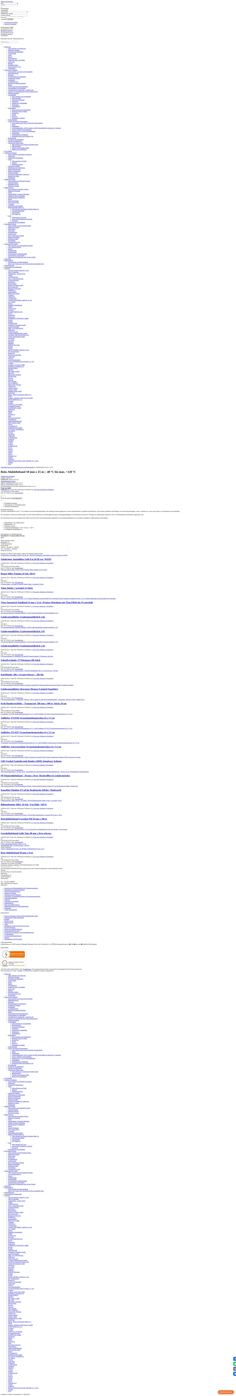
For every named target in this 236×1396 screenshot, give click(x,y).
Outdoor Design (13, 388)
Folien (13, 124)
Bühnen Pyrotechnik (14, 191)
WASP (10, 452)
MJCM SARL (12, 376)
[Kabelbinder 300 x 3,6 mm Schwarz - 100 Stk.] (29, 670)
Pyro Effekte (8, 151)
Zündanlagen (12, 108)
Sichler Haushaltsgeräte (15, 421)
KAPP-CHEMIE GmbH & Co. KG (18, 350)
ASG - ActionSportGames (15, 279)
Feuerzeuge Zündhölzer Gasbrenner (18, 174)
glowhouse (11, 338)
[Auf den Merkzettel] (1, 500)
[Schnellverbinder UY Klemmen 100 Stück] (27, 656)
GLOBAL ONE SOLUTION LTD (18, 335)
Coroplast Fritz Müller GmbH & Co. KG (20, 300)
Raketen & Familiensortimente (17, 83)
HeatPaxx (11, 343)
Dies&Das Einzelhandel (15, 305)
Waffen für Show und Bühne (16, 60)
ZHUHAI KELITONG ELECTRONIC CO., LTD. (23, 461)
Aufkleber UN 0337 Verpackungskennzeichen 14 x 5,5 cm (28, 732)
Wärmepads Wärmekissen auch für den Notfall (21, 257)
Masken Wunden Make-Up (16, 207)
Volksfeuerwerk (12, 446)
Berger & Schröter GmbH (15, 285)
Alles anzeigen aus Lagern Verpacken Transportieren (27, 123)
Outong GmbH (12, 389)
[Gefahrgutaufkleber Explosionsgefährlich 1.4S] (29, 627)
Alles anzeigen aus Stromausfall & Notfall (20, 245)
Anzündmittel (12, 95)
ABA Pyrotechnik (13, 272)
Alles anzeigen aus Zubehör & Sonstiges (20, 154)
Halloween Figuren (13, 227)
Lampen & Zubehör (14, 166)
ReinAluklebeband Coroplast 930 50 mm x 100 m (24, 819)
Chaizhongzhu (12, 298)
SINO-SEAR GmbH (14, 423)
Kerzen (10, 249)
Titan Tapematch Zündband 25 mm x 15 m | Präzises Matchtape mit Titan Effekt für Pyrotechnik (47, 602)
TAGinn (10, 433)
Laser (9, 216)
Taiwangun (11, 434)
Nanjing (10, 378)
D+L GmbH (11, 302)
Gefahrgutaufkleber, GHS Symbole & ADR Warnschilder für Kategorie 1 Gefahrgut (36, 128)
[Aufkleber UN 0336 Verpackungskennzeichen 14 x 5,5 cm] (36, 714)
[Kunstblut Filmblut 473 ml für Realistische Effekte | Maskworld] (39, 786)
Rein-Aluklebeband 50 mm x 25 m (17, 853)
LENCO (10, 358)
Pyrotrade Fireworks (14, 406)
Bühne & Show (9, 187)
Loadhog (10, 363)
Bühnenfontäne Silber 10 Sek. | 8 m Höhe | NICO (24, 804)
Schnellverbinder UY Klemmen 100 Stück (20, 660)
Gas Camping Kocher (14, 247)
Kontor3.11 (11, 353)
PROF (10, 396)
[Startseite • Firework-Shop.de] (7, 1)
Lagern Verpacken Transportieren (18, 121)
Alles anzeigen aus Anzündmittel (21, 96)
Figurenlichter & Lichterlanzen (17, 76)
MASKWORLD (13, 368)
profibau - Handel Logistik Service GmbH (20, 398)
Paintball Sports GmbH (15, 391)
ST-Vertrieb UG (12, 426)
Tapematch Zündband (18, 100)
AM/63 (10, 275)
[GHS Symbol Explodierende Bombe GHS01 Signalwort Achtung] (40, 757)
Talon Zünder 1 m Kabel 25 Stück (17, 588)
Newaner (10, 380)
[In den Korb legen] (1, 44)
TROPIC (10, 441)
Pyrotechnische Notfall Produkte (17, 254)
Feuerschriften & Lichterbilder (17, 88)
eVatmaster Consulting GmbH (17, 325)
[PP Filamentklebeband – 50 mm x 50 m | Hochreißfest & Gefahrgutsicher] (45, 771)
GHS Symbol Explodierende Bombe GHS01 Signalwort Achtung (31, 761)
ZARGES (11, 459)
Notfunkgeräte (12, 252)
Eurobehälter (15, 133)
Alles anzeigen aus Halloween (17, 48)
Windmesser (11, 177)
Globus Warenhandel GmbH (16, 336)
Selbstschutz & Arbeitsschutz (16, 168)
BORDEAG (11, 290)
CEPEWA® (11, 297)
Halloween (7, 47)
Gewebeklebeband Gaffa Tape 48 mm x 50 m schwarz (26, 833)
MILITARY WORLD (14, 375)
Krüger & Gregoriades (14, 355)
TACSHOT (11, 431)
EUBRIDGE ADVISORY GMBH (18, 318)
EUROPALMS (12, 323)
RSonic (10, 411)
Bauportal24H (12, 283)
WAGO (10, 449)
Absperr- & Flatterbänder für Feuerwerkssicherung (23, 91)
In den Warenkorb (16, 498)
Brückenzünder (16, 98)
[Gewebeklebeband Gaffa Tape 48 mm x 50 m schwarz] (34, 829)
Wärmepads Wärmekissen (15, 158)
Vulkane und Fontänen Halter (20, 148)
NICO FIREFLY (13, 383)
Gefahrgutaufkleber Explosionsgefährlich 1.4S (23, 631)
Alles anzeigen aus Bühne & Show (18, 189)
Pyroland (10, 401)
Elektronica (11, 315)
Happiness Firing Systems (19, 111)
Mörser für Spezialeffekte (19, 149)
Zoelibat (10, 462)
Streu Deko (11, 230)
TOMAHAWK (12, 437)
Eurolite (10, 322)
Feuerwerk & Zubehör (11, 70)
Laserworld (11, 356)
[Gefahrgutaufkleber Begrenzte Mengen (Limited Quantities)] (37, 685)
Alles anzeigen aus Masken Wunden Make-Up (25, 209)
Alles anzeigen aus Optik (19, 161)
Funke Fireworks (13, 332)
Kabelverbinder (12, 120)
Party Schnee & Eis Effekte (16, 235)
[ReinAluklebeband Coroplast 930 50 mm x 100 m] (31, 815)
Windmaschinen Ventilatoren (16, 197)
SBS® (10, 413)
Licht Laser (11, 62)
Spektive (14, 163)
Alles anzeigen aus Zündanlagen (21, 110)
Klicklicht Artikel (13, 65)
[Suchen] (1, 7)
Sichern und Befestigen (15, 141)
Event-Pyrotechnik (13, 327)
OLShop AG (12, 386)
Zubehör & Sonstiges (10, 153)
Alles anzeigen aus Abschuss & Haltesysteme (25, 144)
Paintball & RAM (13, 184)
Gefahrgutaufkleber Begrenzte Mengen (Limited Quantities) (29, 689)
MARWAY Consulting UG (16, 366)
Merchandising (8, 260)
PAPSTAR (11, 393)
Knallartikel (11, 80)
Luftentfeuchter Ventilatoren (20, 134)
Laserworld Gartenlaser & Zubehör (22, 219)
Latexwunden (12, 53)
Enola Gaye (11, 317)
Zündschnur (15, 105)
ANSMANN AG (13, 277)
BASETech (11, 282)
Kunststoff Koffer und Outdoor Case (22, 136)
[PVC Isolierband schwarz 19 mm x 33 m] (13, 844)
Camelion (11, 295)
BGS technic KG (13, 287)
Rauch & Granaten (13, 186)
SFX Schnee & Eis (13, 202)
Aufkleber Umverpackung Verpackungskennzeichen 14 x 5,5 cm (31, 747)
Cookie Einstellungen (10, 909)
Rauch (10, 57)
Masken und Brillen (14, 237)
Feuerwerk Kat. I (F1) (14, 67)
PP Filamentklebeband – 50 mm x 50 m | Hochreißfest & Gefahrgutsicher (35, 775)
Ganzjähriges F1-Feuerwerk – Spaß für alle (20, 90)
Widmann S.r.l (12, 456)
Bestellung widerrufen (226, 1392)
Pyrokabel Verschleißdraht (15, 139)
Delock (10, 303)
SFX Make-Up (12, 58)
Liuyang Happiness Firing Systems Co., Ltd (21, 361)
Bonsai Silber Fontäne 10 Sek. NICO (18, 573)
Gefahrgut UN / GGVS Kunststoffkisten (23, 131)
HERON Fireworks (14, 345)
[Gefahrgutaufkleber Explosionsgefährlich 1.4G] (29, 613)
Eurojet (10, 320)
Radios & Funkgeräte (14, 169)
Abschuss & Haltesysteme (15, 143)
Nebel (10, 55)
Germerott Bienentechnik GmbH (17, 333)
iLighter (10, 346)
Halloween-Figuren (13, 50)
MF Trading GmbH (14, 371)
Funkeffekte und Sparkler (15, 206)
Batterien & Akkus (13, 176)
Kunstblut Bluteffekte (18, 211)
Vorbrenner (15, 101)
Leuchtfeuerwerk (13, 81)
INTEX (10, 348)
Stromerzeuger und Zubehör (16, 255)
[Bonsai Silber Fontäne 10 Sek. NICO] (24, 570)
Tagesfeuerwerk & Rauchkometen (18, 86)
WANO (10, 451)
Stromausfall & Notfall (11, 244)
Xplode (10, 457)
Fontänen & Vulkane (14, 78)
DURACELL (12, 308)
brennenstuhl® (12, 292)
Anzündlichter (16, 106)
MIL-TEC (11, 373)
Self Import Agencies (14, 418)
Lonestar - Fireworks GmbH (16, 365)
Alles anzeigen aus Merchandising (18, 262)
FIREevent (11, 330)
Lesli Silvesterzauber (14, 360)
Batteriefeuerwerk (13, 73)
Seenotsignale (12, 138)
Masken (10, 63)
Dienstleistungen (9, 265)
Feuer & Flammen (13, 201)
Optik (9, 159)
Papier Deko (11, 229)
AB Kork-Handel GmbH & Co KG (18, 270)
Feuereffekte (11, 68)
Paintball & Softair (9, 179)
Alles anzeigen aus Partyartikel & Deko (19, 226)
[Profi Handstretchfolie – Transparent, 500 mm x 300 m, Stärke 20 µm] (42, 699)
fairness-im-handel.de (20, 965)
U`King (10, 442)
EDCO (10, 313)
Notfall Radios (12, 250)
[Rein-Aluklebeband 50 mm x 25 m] (22, 849)
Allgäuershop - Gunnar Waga (16, 274)
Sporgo (10, 424)
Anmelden (10, 19)
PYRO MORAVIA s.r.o (15, 399)
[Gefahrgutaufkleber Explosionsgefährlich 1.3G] (29, 642)
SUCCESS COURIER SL (16, 429)
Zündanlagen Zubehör (18, 118)
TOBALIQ (11, 436)
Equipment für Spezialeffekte (16, 222)
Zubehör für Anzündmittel (19, 103)
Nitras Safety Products (14, 385)
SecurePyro (15, 113)
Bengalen (11, 75)
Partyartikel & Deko (10, 224)
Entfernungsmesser (13, 93)
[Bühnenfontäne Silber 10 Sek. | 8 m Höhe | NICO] (31, 800)
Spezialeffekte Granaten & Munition (18, 194)
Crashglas (11, 204)
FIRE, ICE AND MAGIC (15, 328)
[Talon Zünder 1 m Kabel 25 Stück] (22, 584)
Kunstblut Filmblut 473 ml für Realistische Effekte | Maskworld (31, 790)
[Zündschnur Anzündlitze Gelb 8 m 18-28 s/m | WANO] (34, 555)
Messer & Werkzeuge (14, 171)
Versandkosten (19, 493)
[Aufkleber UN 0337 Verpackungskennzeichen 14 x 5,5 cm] (36, 728)
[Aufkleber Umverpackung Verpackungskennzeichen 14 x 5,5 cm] (40, 743)
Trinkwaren (11, 156)
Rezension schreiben (9, 476)
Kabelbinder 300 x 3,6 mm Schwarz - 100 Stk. (22, 674)
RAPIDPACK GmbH (14, 408)
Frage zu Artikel (6, 488)
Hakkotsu (11, 341)
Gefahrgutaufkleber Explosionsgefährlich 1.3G (23, 646)
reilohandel (11, 409)
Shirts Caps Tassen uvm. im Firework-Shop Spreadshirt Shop (26, 264)
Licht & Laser (12, 234)
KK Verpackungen (13, 351)
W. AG (10, 447)
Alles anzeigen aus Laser (19, 217)
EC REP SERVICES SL (15, 312)
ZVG (9, 464)
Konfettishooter (12, 232)
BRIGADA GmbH (13, 293)
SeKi (9, 416)
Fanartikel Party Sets (14, 242)
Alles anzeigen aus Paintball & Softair (19, 181)
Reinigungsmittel (13, 173)
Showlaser (15, 221)
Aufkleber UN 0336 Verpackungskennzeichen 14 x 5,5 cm (28, 718)
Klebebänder (15, 126)
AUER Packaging (13, 280)
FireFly (14, 115)
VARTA (10, 444)
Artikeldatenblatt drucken (8, 481)
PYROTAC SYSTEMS (15, 404)
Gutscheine (7, 259)
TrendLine (11, 439)
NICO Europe (12, 381)
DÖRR (10, 307)
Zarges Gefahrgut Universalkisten (21, 129)
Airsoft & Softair (13, 182)
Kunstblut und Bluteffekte (15, 52)
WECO (10, 454)
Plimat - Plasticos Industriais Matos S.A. (19, 394)
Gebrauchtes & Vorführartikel (13, 267)
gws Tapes (11, 340)
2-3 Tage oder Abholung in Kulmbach (43, 489)
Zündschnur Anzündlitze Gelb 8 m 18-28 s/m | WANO (26, 559)
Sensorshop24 (12, 419)
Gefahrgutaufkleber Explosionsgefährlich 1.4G (23, 617)
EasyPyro (14, 116)
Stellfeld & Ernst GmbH (15, 428)
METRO (10, 370)
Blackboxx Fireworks (14, 288)
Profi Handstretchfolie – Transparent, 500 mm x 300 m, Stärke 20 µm (33, 703)
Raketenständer (16, 146)
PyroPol (10, 403)
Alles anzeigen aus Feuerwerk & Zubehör (20, 72)
